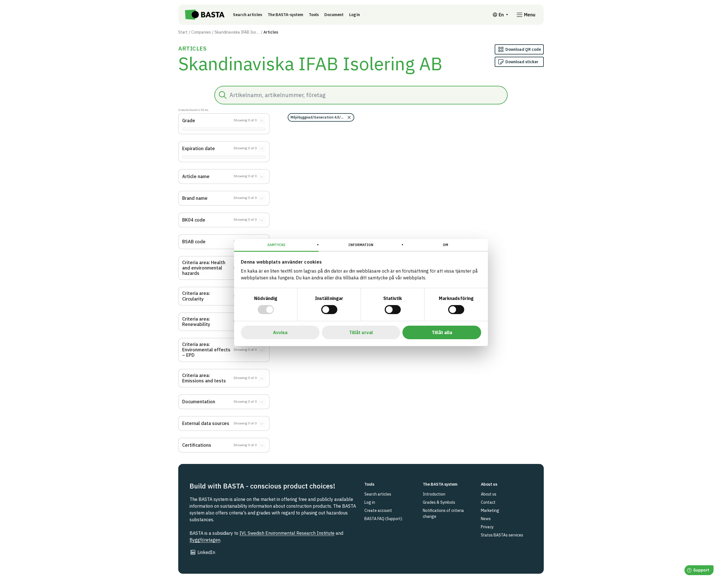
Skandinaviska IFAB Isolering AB (237, 32)
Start (183, 32)
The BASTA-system (285, 14)
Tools (314, 14)
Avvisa (280, 332)
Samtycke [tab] (276, 245)
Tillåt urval (361, 332)
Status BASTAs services (502, 535)
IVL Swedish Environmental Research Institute (286, 533)
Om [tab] (445, 245)
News (486, 518)
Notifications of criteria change (443, 513)
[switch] (329, 309)
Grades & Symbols (439, 502)
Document (334, 14)
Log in (354, 14)
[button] (321, 117)
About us (488, 494)
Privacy (487, 526)
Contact (488, 502)
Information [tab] (360, 245)
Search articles (247, 14)
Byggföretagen (205, 540)
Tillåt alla (442, 332)
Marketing (490, 510)
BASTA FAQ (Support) (383, 518)
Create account (378, 510)
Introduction (434, 494)
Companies (201, 32)
